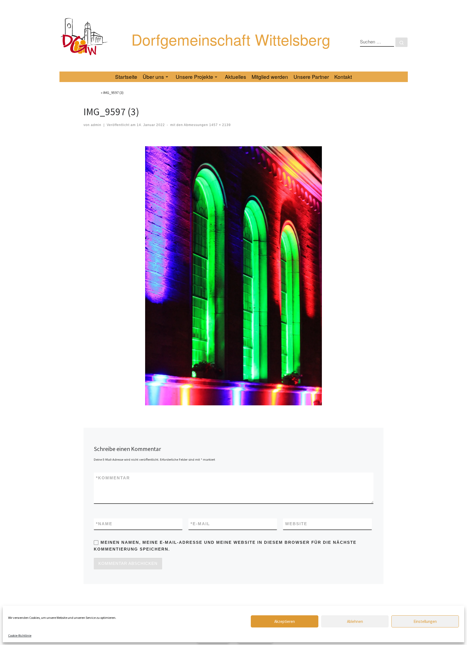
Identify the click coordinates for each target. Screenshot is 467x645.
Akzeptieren (284, 621)
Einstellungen (425, 621)
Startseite (92, 92)
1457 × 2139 (219, 125)
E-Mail (200, 523)
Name (104, 523)
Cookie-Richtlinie (19, 635)
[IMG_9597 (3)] (233, 275)
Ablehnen (355, 621)
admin (96, 125)
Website (296, 523)
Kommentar (113, 478)
